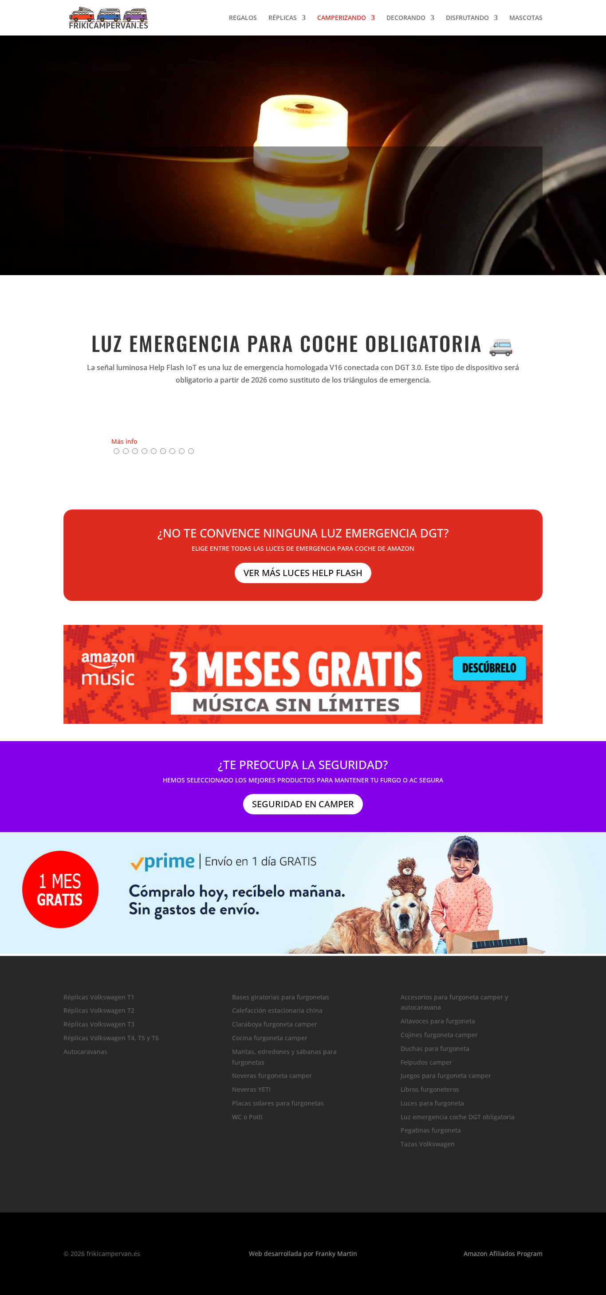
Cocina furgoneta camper (269, 1038)
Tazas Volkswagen (428, 1144)
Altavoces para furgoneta (438, 1021)
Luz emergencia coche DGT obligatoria (458, 1117)
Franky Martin (336, 1253)
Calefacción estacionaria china (277, 1010)
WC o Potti (247, 1117)
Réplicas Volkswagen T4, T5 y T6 (111, 1038)
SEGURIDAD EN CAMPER (303, 804)
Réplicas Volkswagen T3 (98, 1024)
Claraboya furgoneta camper (274, 1024)
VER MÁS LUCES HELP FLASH (303, 573)
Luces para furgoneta (432, 1103)
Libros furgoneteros (430, 1089)
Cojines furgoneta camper (439, 1034)
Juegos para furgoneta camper (446, 1075)
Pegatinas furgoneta (431, 1130)
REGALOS (243, 18)
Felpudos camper (426, 1062)
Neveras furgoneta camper (272, 1075)
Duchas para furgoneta (435, 1048)
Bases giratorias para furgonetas (280, 997)
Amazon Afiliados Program (503, 1253)
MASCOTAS (526, 18)
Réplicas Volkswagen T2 (98, 1010)
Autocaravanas (85, 1051)
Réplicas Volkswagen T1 (98, 997)
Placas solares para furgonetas (278, 1103)
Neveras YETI (251, 1089)
